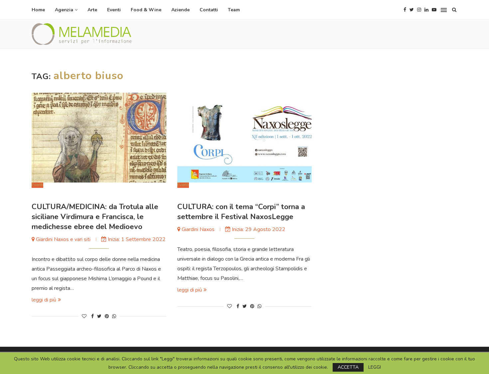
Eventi (114, 10)
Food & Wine (146, 10)
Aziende (180, 10)
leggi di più (44, 300)
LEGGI (374, 367)
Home (38, 10)
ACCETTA (348, 367)
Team (234, 10)
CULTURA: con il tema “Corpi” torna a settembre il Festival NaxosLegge (241, 212)
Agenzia (64, 10)
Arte (92, 10)
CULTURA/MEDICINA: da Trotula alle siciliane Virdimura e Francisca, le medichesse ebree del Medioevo (95, 217)
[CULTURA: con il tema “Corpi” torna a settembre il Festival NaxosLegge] (244, 138)
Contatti (209, 10)
